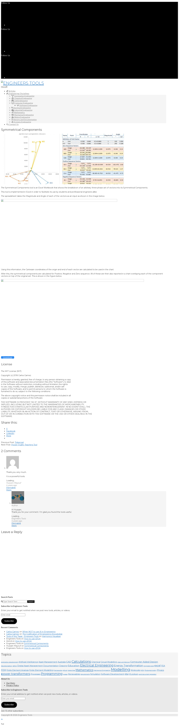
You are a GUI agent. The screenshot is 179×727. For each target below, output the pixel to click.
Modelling (120, 669)
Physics (160, 670)
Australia (62, 662)
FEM (3, 670)
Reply (9, 490)
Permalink (11, 487)
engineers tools (149, 666)
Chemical (95, 662)
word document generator (147, 674)
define (15, 666)
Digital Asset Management (30, 666)
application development (9, 662)
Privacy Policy (12, 685)
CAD (68, 662)
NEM (142, 670)
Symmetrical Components (36, 643)
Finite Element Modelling (41, 670)
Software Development (112, 674)
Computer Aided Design (144, 662)
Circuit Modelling (109, 662)
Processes (35, 674)
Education (74, 665)
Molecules (135, 670)
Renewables (74, 674)
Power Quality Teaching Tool (24, 445)
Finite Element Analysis (18, 670)
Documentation (51, 666)
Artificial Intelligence (28, 662)
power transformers (15, 674)
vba (126, 674)
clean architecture (123, 662)
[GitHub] (26, 77)
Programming (52, 674)
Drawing (63, 666)
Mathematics (84, 670)
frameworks (58, 670)
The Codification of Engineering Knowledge (42, 634)
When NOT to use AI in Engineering (38, 631)
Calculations (81, 661)
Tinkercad (19, 442)
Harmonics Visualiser (51, 636)
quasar (65, 674)
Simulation (95, 674)
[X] (26, 51)
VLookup (133, 674)
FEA (163, 666)
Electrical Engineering (96, 665)
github (65, 670)
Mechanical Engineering (102, 670)
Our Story (10, 683)
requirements (85, 674)
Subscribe (9, 621)
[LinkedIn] (26, 25)
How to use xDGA (32, 639)
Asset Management (48, 662)
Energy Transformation (128, 665)
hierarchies (71, 670)
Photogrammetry (150, 670)
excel (157, 665)
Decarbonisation (6, 666)
